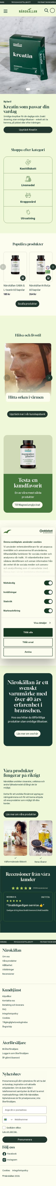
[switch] (48, 592)
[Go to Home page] (28, 10)
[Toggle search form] (46, 10)
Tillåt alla (28, 632)
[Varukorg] (52, 10)
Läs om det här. (9, 1124)
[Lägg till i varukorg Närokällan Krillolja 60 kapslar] (48, 270)
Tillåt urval (28, 642)
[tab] (23, 89)
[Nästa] (53, 259)
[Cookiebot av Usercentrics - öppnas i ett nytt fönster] (40, 531)
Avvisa (28, 652)
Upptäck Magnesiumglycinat (28, 122)
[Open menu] (5, 11)
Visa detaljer (40, 623)
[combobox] (8, 1112)
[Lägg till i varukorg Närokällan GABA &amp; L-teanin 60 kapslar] (23, 270)
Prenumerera (25, 1132)
